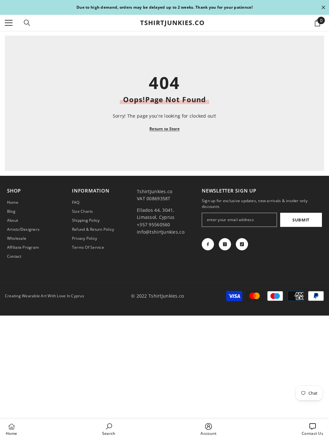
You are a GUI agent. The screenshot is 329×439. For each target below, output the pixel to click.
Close (323, 7)
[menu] (9, 23)
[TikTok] (242, 244)
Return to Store (164, 128)
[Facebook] (208, 244)
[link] (109, 429)
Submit (301, 220)
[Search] (27, 23)
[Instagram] (225, 244)
